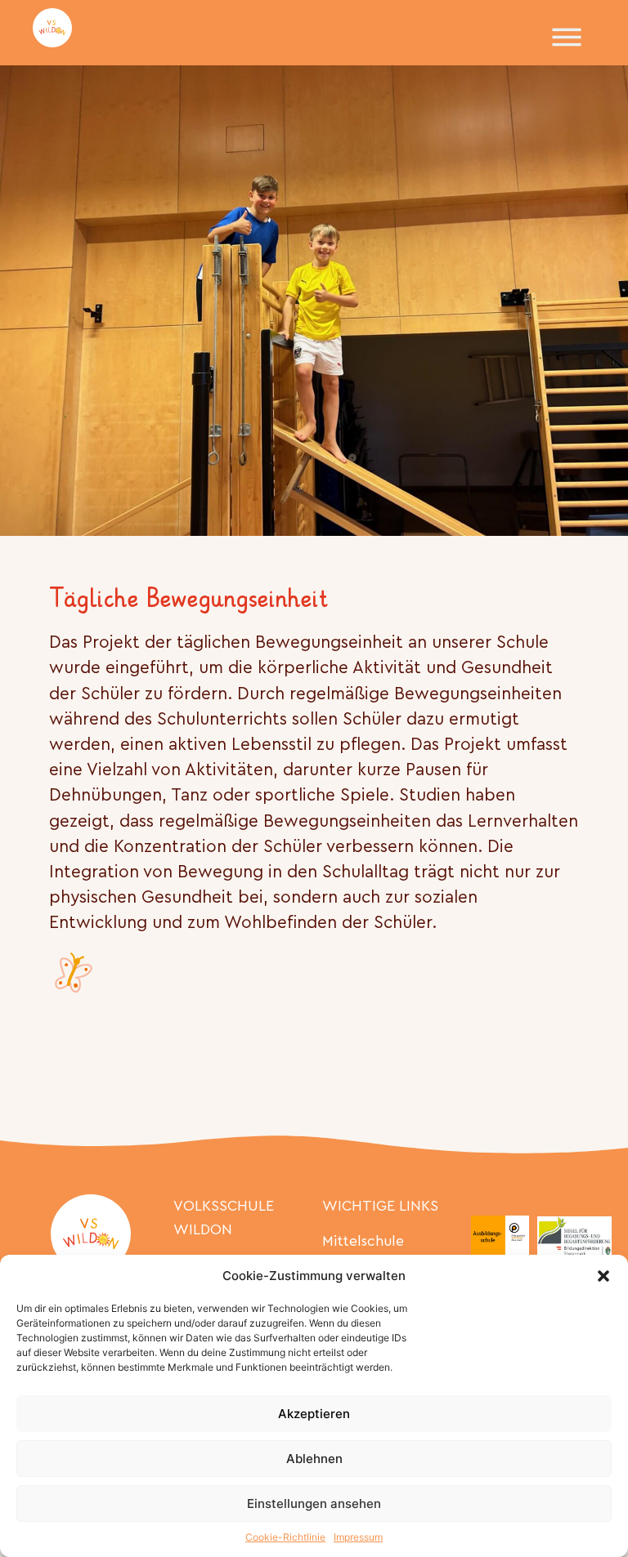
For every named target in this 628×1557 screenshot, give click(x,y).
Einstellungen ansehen (314, 1503)
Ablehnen (314, 1458)
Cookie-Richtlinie (285, 1537)
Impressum (358, 1537)
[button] (603, 1276)
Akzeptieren (314, 1413)
